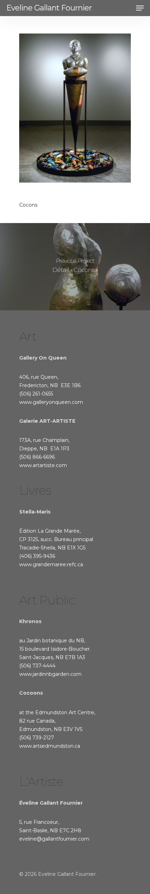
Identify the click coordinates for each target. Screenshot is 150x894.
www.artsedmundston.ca (49, 746)
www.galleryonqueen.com (51, 402)
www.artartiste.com (43, 465)
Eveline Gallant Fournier (49, 8)
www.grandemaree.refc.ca (51, 564)
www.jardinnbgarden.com (50, 674)
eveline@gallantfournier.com (54, 839)
